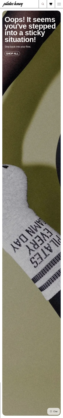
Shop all (12, 53)
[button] (43, 4)
